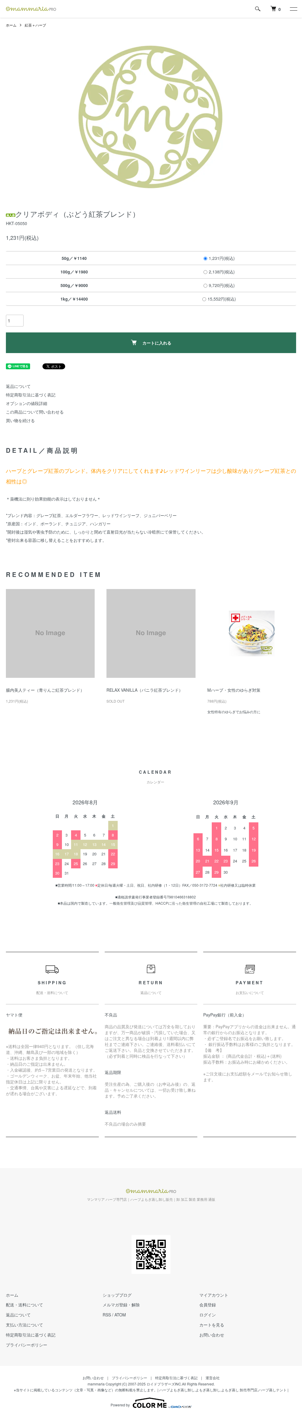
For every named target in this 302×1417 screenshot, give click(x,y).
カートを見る (211, 1325)
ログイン (207, 1315)
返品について (18, 386)
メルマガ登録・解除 (121, 1305)
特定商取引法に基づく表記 (30, 395)
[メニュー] (293, 9)
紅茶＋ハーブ (35, 24)
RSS (107, 1315)
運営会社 (213, 1377)
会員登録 (207, 1305)
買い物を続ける (20, 420)
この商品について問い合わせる (35, 412)
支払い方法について (24, 1325)
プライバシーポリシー (26, 1345)
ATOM (120, 1315)
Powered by (120, 1404)
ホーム (11, 24)
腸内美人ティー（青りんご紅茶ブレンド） (45, 690)
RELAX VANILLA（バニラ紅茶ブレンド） (144, 690)
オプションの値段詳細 (26, 403)
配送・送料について (24, 1305)
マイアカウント (213, 1295)
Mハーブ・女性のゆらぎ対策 (233, 690)
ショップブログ (117, 1295)
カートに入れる (156, 343)
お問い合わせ (211, 1335)
